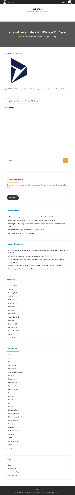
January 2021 (12, 289)
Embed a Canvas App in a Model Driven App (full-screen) (26, 230)
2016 (10, 358)
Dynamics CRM (13, 389)
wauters (20, 53)
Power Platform (13, 420)
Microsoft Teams (14, 410)
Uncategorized (13, 441)
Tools (10, 438)
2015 (10, 355)
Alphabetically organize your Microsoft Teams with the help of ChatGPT (31, 217)
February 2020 (12, 293)
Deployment (12, 379)
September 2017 (13, 317)
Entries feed (12, 468)
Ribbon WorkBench (14, 431)
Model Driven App (14, 413)
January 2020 (12, 296)
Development (12, 382)
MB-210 (10, 403)
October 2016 (12, 327)
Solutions (11, 434)
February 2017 (12, 320)
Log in (10, 465)
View (10, 445)
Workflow (11, 448)
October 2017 (12, 313)
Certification (12, 368)
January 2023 (12, 286)
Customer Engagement (15, 372)
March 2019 (12, 300)
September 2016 (13, 331)
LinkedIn (37, 489)
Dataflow (11, 375)
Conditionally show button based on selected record (35, 269)
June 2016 (11, 338)
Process (11, 427)
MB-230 (10, 407)
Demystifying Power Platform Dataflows (21, 233)
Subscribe (12, 198)
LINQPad (11, 396)
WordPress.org (13, 475)
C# (9, 362)
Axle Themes (56, 492)
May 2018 (11, 310)
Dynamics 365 (12, 386)
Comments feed (13, 472)
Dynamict (37, 9)
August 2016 (12, 334)
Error (10, 393)
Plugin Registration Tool (16, 417)
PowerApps (12, 424)
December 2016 (13, 324)
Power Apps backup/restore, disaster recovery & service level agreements (32, 220)
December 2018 (13, 307)
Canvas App (12, 365)
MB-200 (10, 400)
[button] (18, 70)
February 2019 (12, 303)
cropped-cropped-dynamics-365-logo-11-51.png (22, 101)
